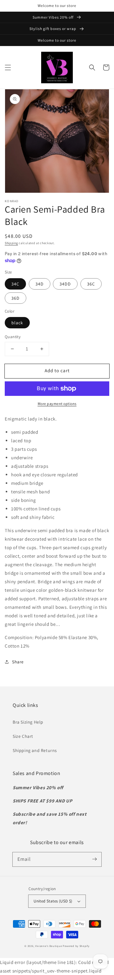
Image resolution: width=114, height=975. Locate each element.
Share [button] (18, 662)
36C (91, 284)
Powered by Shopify (76, 946)
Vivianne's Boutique (48, 946)
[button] (8, 67)
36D (15, 298)
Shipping (11, 243)
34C (15, 284)
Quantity (13, 336)
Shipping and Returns (35, 750)
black (17, 323)
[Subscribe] (94, 859)
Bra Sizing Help (28, 722)
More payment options (57, 403)
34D (39, 284)
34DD (65, 284)
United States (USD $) (53, 901)
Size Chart (23, 736)
